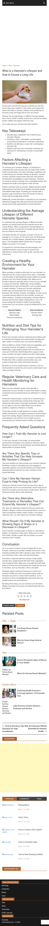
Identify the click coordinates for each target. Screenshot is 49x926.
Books (4, 892)
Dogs (3, 906)
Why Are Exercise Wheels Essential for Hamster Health (35, 728)
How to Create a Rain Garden (30, 829)
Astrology (5, 885)
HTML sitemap (7, 912)
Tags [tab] (39, 799)
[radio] (18, 596)
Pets (10, 65)
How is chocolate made (27, 842)
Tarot (3, 896)
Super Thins (23, 817)
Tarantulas (5, 909)
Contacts (5, 920)
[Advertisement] (24, 37)
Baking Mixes (23, 805)
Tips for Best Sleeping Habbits (30, 854)
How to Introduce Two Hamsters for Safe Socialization (13, 729)
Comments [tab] (24, 799)
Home (4, 65)
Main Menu (10, 3)
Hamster (16, 65)
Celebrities (5, 889)
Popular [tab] (9, 799)
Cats (3, 902)
